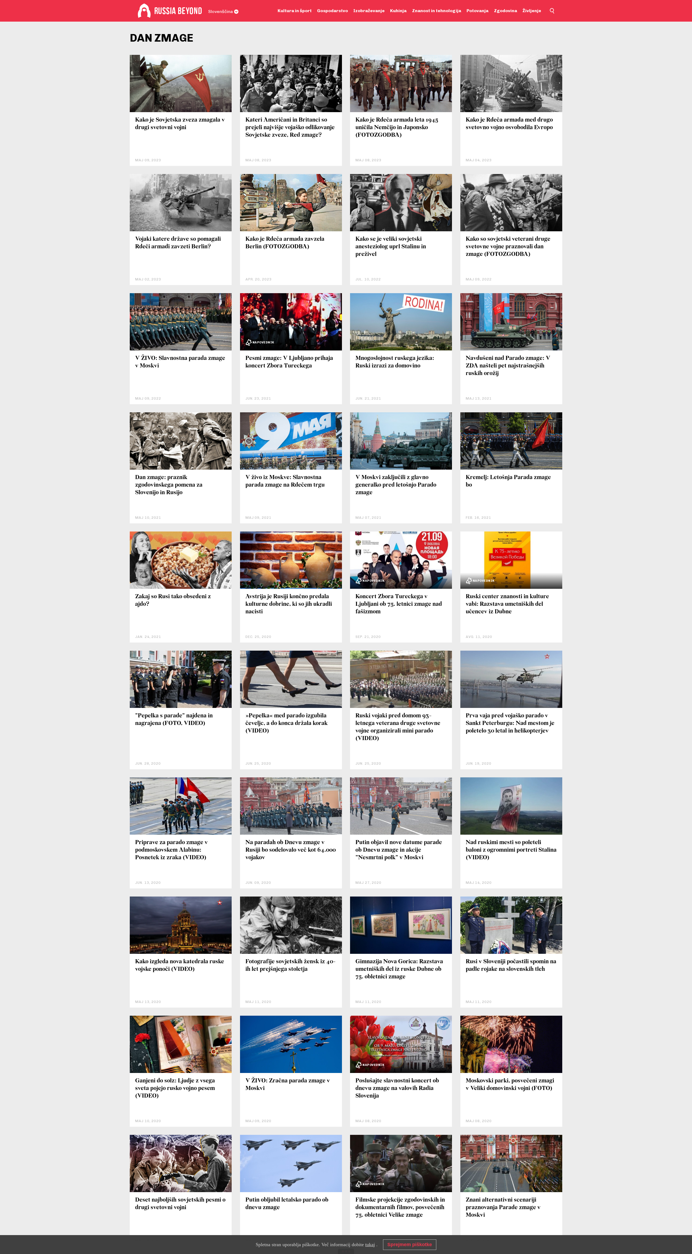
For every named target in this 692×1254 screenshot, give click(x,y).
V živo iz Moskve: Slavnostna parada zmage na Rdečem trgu (285, 481)
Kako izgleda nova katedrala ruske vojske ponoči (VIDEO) (179, 965)
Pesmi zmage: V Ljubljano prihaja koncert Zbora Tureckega (289, 362)
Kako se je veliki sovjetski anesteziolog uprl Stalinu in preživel (390, 247)
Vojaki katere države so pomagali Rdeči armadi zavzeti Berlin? (178, 243)
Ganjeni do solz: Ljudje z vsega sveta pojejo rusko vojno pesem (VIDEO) (175, 1088)
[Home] (144, 11)
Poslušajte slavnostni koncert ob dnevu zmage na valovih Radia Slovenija (397, 1088)
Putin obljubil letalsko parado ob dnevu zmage (286, 1204)
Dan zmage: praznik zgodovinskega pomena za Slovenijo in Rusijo (168, 485)
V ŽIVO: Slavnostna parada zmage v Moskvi (180, 362)
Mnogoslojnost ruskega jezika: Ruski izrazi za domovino (394, 362)
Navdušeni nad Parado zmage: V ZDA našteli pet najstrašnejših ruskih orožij (508, 366)
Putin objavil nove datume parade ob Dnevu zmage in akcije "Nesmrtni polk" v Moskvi (398, 850)
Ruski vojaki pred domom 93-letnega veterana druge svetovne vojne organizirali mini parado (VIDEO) (397, 727)
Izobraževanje (369, 10)
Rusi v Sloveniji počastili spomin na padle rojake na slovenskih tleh (511, 965)
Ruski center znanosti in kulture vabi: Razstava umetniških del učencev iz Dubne (507, 604)
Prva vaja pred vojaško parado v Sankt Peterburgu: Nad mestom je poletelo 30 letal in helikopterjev (510, 723)
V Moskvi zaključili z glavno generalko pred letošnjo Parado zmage (395, 485)
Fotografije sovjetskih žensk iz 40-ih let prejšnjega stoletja (290, 965)
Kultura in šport (295, 10)
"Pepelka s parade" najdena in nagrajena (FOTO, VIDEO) (174, 720)
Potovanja (477, 10)
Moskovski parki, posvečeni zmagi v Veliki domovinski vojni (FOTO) (510, 1085)
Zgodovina (505, 10)
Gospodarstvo (332, 10)
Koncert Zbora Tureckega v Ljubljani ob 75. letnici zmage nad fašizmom (398, 604)
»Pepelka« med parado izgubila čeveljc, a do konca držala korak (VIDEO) (286, 723)
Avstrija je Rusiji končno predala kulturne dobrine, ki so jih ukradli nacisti (288, 604)
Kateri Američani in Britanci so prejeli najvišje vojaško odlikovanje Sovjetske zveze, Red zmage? (290, 127)
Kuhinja (398, 10)
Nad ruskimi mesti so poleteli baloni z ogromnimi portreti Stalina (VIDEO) (511, 850)
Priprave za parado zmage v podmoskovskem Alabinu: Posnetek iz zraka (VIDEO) (171, 850)
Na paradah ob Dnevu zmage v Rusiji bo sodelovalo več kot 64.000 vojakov (290, 850)
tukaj (370, 1244)
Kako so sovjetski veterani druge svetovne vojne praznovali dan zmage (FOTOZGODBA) (508, 247)
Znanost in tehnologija (436, 10)
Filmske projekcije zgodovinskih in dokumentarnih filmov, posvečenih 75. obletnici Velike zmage (400, 1207)
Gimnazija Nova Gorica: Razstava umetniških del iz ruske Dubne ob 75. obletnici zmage (399, 969)
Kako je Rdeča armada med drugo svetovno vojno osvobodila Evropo (509, 124)
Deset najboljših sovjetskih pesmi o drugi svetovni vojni (180, 1204)
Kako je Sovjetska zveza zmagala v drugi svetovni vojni (180, 124)
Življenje (532, 10)
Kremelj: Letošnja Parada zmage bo (508, 481)
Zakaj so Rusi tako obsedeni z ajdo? (173, 600)
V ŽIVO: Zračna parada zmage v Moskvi (287, 1085)
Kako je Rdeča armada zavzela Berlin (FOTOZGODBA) (284, 243)
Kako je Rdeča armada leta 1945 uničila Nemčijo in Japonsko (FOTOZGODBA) (396, 127)
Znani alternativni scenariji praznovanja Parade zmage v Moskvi (503, 1207)
